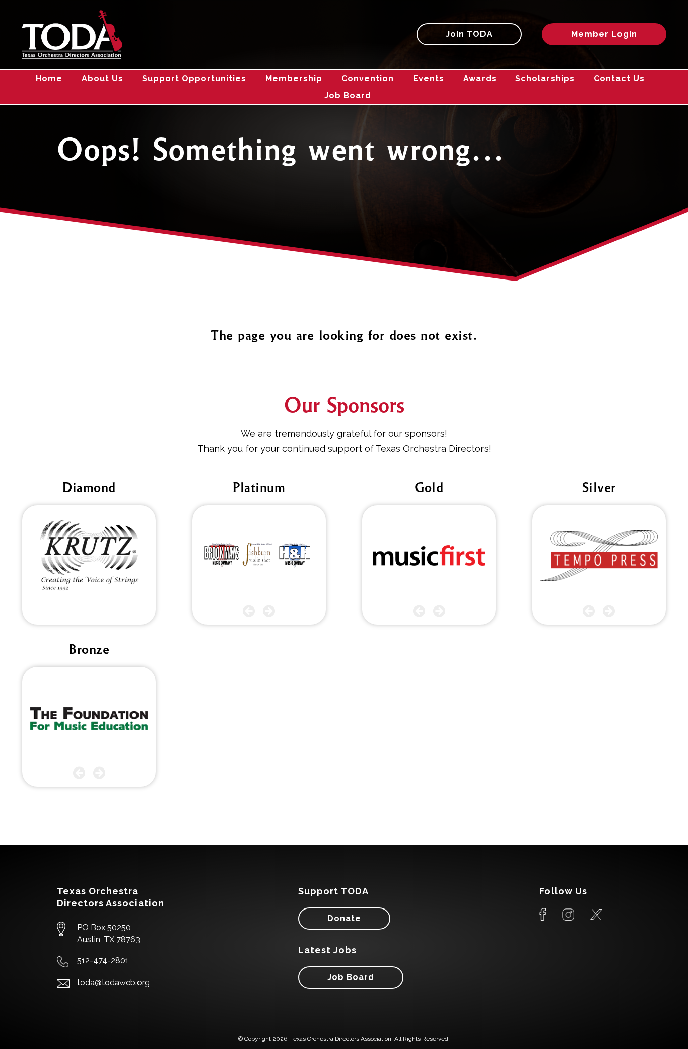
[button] (249, 611)
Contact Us (619, 78)
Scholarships (545, 78)
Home (49, 78)
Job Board (347, 95)
